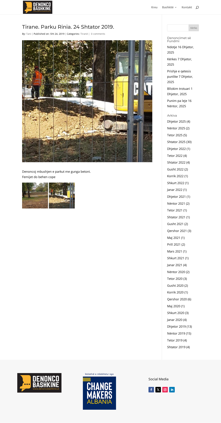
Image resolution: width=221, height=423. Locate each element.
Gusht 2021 (175, 224)
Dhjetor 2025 (176, 121)
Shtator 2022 (176, 162)
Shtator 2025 (176, 142)
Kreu (154, 7)
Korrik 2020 (175, 292)
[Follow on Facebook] (151, 389)
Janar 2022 (174, 190)
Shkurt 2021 (175, 258)
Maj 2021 (173, 238)
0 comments (98, 33)
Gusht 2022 (175, 169)
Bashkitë (168, 7)
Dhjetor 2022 (176, 149)
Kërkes (172, 59)
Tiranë (84, 33)
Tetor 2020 (174, 279)
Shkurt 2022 (175, 183)
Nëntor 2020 (176, 272)
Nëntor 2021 (176, 203)
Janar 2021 (174, 265)
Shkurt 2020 (175, 313)
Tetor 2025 (174, 135)
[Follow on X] (158, 389)
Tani (28, 33)
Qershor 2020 (177, 299)
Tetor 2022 (174, 156)
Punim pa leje (177, 101)
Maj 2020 (173, 306)
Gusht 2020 (175, 285)
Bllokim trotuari (178, 89)
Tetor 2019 (174, 340)
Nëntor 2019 (176, 333)
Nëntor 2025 (176, 128)
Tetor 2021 (174, 210)
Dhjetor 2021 (176, 196)
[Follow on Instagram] (165, 389)
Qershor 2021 (177, 231)
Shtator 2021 (176, 217)
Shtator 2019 (176, 347)
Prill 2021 (174, 244)
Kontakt (187, 7)
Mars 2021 (174, 251)
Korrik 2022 (175, 176)
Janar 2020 (174, 320)
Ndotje (172, 47)
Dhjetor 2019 (176, 326)
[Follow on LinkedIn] (172, 389)
